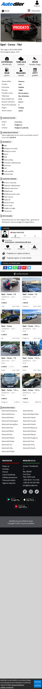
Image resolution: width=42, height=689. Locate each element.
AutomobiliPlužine (8, 438)
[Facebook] (25, 492)
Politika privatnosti (9, 477)
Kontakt (5, 469)
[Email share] (24, 267)
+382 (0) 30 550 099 (31, 482)
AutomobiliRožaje (8, 441)
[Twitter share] (10, 267)
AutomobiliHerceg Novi (10, 424)
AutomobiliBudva (8, 417)
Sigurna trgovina (8, 483)
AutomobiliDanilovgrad (10, 421)
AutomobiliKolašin (29, 424)
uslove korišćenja (18, 685)
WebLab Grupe (28, 521)
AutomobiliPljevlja (29, 434)
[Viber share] (19, 267)
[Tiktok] (37, 492)
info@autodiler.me (30, 485)
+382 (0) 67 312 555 (31, 479)
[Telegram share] (29, 267)
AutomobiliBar (28, 410)
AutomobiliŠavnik (29, 448)
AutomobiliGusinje (29, 421)
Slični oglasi (22, 273)
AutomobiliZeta (7, 448)
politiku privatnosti (6, 687)
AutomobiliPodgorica (30, 438)
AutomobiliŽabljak (8, 451)
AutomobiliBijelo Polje (30, 414)
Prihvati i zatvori (38, 684)
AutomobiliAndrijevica (9, 410)
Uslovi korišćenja (8, 474)
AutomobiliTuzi (7, 444)
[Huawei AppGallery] (21, 506)
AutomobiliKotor (7, 427)
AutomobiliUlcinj (28, 444)
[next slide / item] (40, 27)
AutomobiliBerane (8, 414)
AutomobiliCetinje (29, 417)
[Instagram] (31, 492)
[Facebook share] (5, 267)
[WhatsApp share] (15, 267)
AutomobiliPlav (7, 434)
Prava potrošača (8, 480)
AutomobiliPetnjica (29, 431)
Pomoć (5, 471)
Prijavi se (5, 466)
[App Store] (29, 499)
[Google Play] (14, 499)
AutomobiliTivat (28, 441)
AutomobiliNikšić (8, 431)
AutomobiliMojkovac (30, 427)
